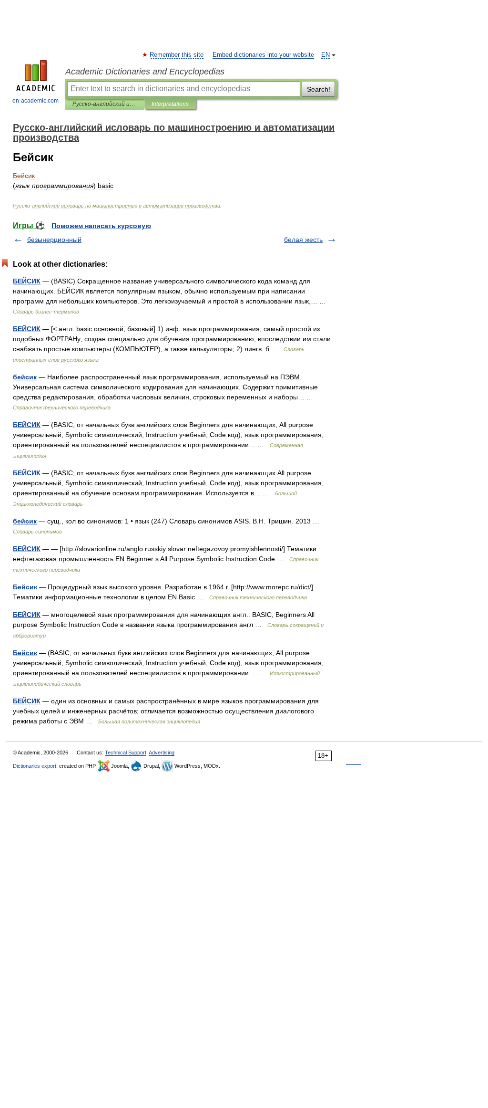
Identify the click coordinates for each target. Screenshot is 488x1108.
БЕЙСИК (27, 281)
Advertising (161, 752)
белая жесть (303, 239)
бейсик (25, 377)
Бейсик (25, 587)
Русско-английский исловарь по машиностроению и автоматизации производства (104, 104)
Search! (318, 89)
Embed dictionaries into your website (263, 55)
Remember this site (177, 55)
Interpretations (170, 104)
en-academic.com (35, 100)
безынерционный (54, 239)
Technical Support (125, 752)
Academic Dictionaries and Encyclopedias (144, 71)
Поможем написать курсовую (101, 226)
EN (325, 55)
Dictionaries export (34, 766)
